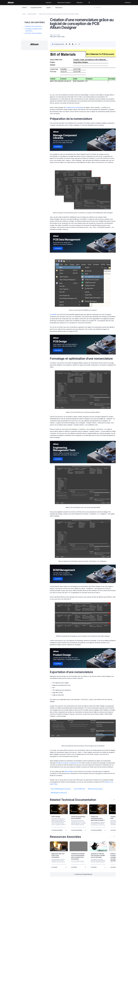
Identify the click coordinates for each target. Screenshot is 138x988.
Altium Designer (68, 771)
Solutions (48, 2)
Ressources (59, 7)
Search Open (89, 2)
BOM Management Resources (59, 792)
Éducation (79, 2)
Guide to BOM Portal (79, 789)
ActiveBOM (53, 314)
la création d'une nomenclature (74, 107)
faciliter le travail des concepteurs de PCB (69, 763)
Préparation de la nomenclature (33, 26)
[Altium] (11, 2)
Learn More (58, 146)
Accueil (24, 7)
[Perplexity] (69, 44)
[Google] (76, 44)
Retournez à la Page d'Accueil (83, 874)
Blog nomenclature (32, 14)
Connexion (127, 2)
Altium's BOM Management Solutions (61, 789)
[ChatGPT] (66, 44)
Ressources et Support (63, 2)
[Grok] (79, 44)
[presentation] (114, 799)
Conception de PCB (36, 7)
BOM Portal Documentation (95, 789)
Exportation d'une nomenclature (33, 33)
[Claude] (72, 44)
